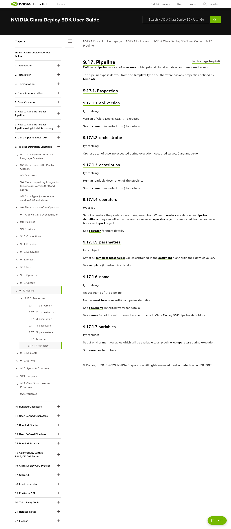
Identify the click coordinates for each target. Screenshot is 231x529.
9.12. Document (29, 251)
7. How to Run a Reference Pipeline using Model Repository (34, 126)
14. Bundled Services (27, 443)
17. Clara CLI (22, 474)
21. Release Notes (25, 511)
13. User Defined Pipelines (30, 434)
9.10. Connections (30, 236)
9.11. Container (29, 244)
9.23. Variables (28, 393)
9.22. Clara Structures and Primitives (35, 385)
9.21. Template (28, 376)
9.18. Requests (28, 352)
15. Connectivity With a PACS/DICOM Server (29, 454)
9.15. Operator (28, 275)
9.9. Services (27, 229)
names (93, 315)
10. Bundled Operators (28, 406)
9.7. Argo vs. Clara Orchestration (39, 214)
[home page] (21, 4)
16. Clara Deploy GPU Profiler (32, 465)
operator (159, 219)
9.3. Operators (28, 175)
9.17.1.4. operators (100, 199)
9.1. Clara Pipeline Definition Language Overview (36, 156)
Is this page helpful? (206, 61)
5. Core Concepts (25, 102)
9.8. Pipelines (27, 221)
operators (129, 67)
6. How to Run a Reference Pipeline (31, 113)
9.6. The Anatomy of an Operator (39, 207)
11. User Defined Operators (31, 415)
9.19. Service (27, 360)
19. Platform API (25, 493)
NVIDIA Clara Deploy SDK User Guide (177, 41)
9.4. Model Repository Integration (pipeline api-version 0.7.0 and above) (39, 185)
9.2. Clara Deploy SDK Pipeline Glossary (37, 166)
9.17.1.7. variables (99, 326)
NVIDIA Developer (161, 4)
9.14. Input (26, 267)
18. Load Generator (26, 484)
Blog (179, 4)
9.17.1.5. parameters (102, 242)
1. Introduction (23, 65)
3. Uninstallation (24, 84)
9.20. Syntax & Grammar (34, 368)
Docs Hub (40, 4)
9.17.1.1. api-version (101, 103)
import (100, 223)
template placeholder (110, 258)
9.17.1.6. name (96, 276)
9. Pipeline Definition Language (33, 146)
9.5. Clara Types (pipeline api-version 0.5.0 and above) (37, 198)
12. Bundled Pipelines (27, 425)
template (140, 75)
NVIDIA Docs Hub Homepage (102, 41)
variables (95, 350)
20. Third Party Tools (27, 502)
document (96, 126)
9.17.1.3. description (101, 164)
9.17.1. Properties (100, 90)
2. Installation (23, 74)
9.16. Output (27, 282)
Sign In (213, 4)
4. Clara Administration (29, 93)
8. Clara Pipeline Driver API (31, 137)
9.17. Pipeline (99, 62)
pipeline (102, 67)
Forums (192, 4)
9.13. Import (27, 259)
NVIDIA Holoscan (137, 41)
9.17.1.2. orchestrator (102, 137)
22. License (21, 521)
